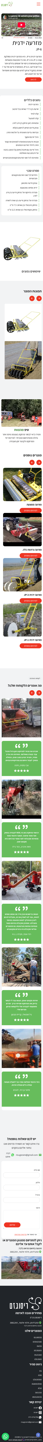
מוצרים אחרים (37, 1341)
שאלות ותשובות (37, 1384)
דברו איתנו (8, 1155)
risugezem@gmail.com (27, 1154)
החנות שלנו (38, 1359)
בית (40, 1371)
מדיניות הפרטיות (20, 1234)
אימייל (37, 1195)
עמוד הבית (38, 37)
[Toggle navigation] (38, 4)
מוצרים (30, 37)
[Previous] (39, 298)
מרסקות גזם (38, 1337)
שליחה (12, 1224)
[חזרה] (2, 37)
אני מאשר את (25, 1234)
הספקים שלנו (37, 1379)
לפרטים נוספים (30, 510)
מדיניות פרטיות (37, 1397)
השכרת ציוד (38, 1355)
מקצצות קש (38, 1350)
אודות (40, 1375)
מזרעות (39, 1346)
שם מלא (37, 1170)
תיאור (38, 1207)
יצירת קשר (38, 1392)
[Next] (32, 298)
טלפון (38, 1182)
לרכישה (33, 79)
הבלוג (40, 1388)
